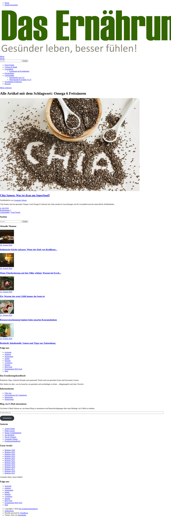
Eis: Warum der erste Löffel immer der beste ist (22, 296)
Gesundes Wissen (20, 200)
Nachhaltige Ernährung (13, 82)
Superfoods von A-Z (16, 78)
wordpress (8, 363)
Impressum (9, 397)
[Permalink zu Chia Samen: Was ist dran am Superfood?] (70, 190)
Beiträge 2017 (10, 469)
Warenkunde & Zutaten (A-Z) (20, 80)
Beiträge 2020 (10, 463)
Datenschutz (9, 399)
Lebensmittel (9, 75)
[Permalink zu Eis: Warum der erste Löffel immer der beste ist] (7, 290)
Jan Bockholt (9, 435)
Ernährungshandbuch (12, 441)
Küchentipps (9, 73)
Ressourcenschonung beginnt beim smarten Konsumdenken (28, 320)
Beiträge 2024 (10, 454)
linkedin (8, 361)
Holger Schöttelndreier (13, 433)
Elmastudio (22, 515)
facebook (8, 352)
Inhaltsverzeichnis (11, 5)
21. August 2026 (6, 315)
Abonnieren (7, 418)
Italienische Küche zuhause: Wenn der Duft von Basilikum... (28, 249)
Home (7, 3)
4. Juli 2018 (4, 208)
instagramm (9, 356)
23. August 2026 (6, 292)
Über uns (8, 393)
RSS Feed (8, 367)
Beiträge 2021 (10, 461)
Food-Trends (9, 65)
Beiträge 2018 (10, 467)
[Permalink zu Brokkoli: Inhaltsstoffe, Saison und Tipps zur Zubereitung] (7, 337)
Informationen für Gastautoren (16, 395)
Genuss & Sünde (11, 67)
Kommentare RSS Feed (13, 369)
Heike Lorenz (10, 431)
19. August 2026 (6, 339)
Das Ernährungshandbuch (28, 509)
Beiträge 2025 (10, 452)
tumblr (7, 359)
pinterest (8, 354)
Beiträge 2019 (10, 465)
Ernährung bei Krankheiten (19, 71)
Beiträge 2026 (10, 450)
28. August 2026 (6, 245)
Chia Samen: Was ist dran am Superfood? (25, 195)
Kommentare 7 (5, 210)
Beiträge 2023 (10, 456)
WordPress (24, 513)
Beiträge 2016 (10, 471)
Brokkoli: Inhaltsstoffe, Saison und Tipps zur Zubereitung (27, 343)
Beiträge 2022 (10, 458)
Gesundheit (9, 69)
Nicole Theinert (10, 437)
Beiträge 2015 (10, 473)
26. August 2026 (6, 268)
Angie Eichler (10, 429)
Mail (6, 371)
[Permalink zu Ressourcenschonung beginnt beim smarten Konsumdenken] (7, 313)
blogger (7, 365)
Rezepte (8, 84)
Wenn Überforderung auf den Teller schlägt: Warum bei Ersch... (30, 273)
